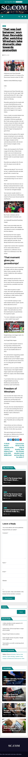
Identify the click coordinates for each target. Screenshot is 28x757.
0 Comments (17, 683)
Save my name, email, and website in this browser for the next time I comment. (13, 592)
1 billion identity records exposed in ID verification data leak (13, 680)
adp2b (9, 754)
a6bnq (20, 754)
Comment (5, 533)
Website (5, 580)
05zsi (1, 754)
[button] (19, 16)
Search (4, 607)
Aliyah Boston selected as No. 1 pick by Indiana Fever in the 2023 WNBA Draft (9, 449)
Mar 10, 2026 (8, 698)
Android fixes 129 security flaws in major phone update (13, 696)
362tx (4, 754)
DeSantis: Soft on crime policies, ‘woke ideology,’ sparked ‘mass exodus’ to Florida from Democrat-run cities (13, 656)
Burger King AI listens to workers (11, 634)
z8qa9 (6, 754)
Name (4, 562)
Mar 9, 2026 (8, 730)
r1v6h (12, 754)
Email (4, 571)
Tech (5, 676)
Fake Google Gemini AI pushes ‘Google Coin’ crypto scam (13, 728)
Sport (5, 476)
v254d (17, 754)
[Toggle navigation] (25, 16)
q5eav (14, 754)
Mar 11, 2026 (8, 683)
